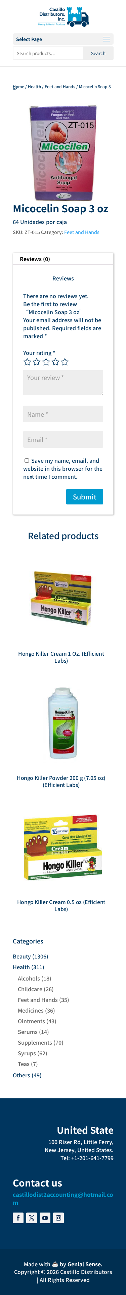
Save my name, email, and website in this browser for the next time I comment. (62, 468)
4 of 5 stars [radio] (55, 362)
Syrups (27, 1053)
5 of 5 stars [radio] (65, 362)
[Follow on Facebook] (18, 1218)
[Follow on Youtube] (45, 1218)
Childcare (30, 989)
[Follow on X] (31, 1218)
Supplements (35, 1042)
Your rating (39, 353)
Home (18, 86)
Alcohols (29, 978)
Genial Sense (84, 1264)
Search (98, 53)
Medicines (31, 1010)
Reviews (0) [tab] (35, 259)
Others (21, 1075)
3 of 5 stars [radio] (46, 362)
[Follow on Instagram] (58, 1218)
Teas (24, 1064)
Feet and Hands (60, 86)
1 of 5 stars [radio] (27, 362)
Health (34, 86)
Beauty (22, 956)
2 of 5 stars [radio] (37, 362)
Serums (28, 1032)
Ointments (31, 1021)
